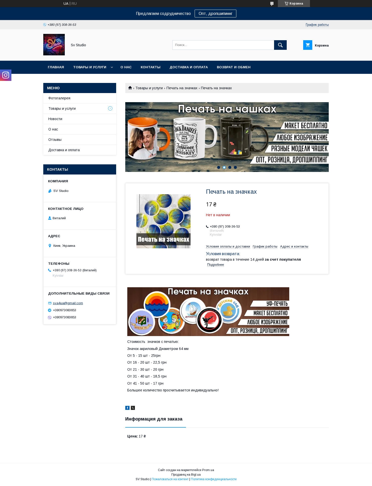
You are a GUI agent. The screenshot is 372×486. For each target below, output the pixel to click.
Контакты (150, 67)
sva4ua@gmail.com (68, 303)
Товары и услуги (89, 67)
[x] (133, 409)
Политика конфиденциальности (214, 479)
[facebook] (127, 409)
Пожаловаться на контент (170, 479)
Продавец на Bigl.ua (186, 474)
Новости (55, 119)
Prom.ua (208, 470)
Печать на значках (182, 88)
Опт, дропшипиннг (215, 13)
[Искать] (280, 45)
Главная (56, 67)
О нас (126, 67)
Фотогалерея (59, 98)
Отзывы (54, 140)
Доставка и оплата (189, 67)
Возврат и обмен (234, 67)
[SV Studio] (54, 54)
